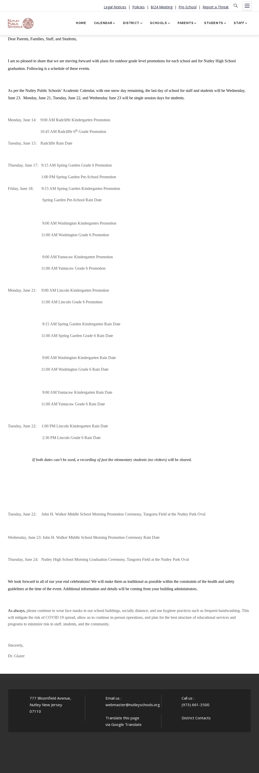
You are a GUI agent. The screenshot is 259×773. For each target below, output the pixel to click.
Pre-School (188, 7)
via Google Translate (123, 724)
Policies (138, 7)
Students (213, 23)
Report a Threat (216, 7)
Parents (185, 23)
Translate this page (122, 717)
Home (81, 23)
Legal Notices (115, 7)
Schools (158, 23)
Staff (239, 23)
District (131, 23)
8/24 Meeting (161, 7)
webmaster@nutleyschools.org (132, 704)
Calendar (103, 23)
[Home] (21, 22)
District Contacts (196, 717)
